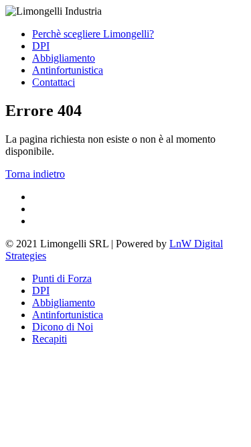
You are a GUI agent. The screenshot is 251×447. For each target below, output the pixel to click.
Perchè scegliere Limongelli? (93, 34)
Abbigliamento (63, 58)
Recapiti (49, 338)
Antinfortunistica (67, 70)
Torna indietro (35, 174)
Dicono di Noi (62, 326)
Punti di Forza (62, 278)
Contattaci (53, 82)
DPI (41, 46)
